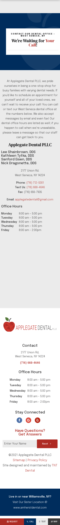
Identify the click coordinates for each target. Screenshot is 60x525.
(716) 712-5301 (35, 182)
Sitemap (19, 460)
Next (45, 444)
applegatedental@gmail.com (34, 199)
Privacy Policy (37, 460)
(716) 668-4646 (35, 187)
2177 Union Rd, (30, 354)
